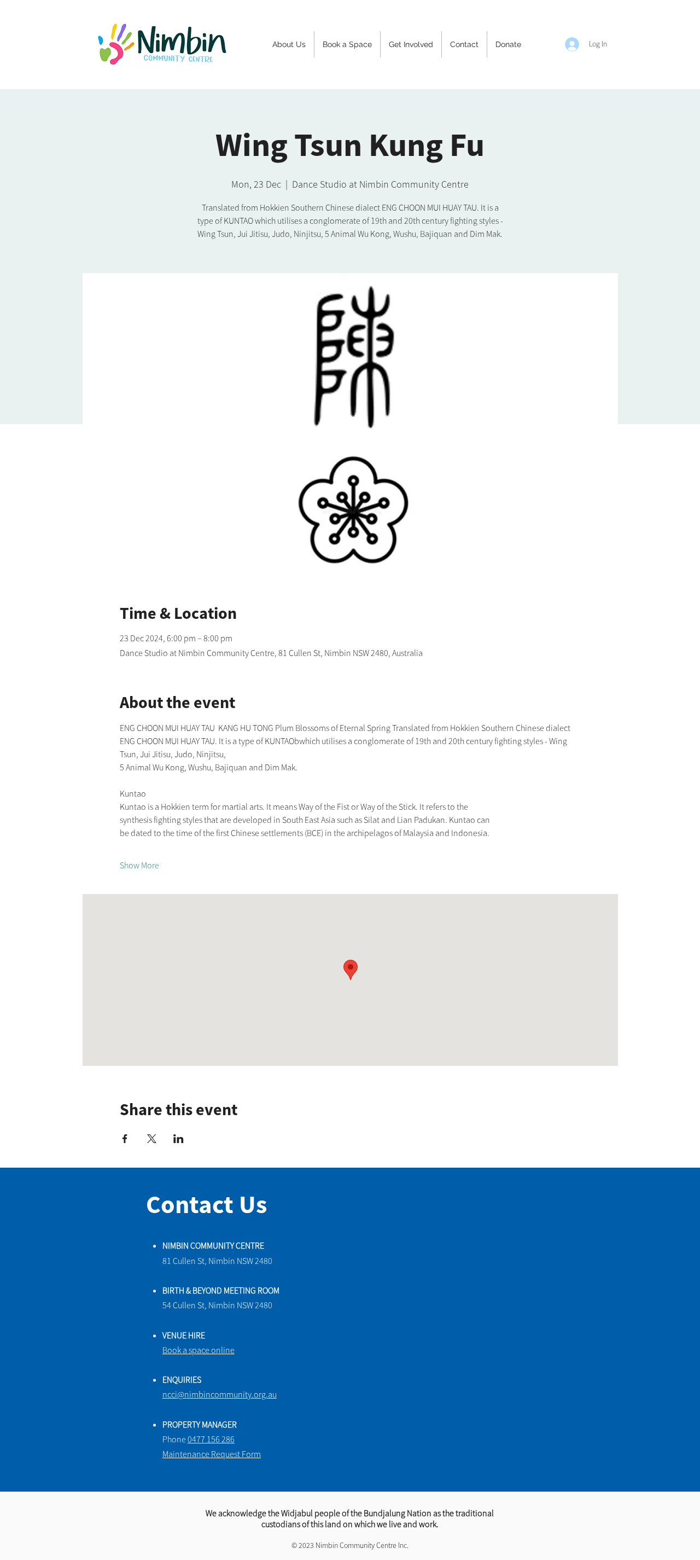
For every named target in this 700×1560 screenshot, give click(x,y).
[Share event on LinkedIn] (178, 1138)
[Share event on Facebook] (125, 1138)
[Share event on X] (152, 1138)
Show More (139, 865)
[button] (289, 44)
